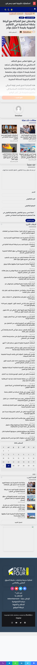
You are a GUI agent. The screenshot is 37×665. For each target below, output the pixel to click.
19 (23, 462)
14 (13, 458)
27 (18, 465)
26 (23, 465)
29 (8, 465)
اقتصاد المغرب (16, 13)
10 (33, 458)
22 (8, 462)
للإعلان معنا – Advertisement (18, 599)
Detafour (27, 32)
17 (33, 462)
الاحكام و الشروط (19, 605)
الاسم (33, 192)
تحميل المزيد (18, 522)
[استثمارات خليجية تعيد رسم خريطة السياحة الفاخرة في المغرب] (9, 129)
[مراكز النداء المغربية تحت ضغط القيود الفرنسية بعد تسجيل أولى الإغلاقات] (27, 129)
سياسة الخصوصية (18, 602)
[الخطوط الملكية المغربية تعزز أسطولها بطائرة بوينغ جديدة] (31, 515)
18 (28, 462)
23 (3, 462)
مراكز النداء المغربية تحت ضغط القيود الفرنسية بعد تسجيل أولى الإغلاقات (28, 137)
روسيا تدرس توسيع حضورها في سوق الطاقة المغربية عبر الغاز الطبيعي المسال (27, 155)
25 (28, 465)
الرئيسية (29, 13)
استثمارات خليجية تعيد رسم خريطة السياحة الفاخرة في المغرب (9, 137)
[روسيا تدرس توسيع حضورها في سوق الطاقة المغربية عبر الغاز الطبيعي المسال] (27, 148)
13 (18, 458)
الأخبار (21, 17)
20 (18, 462)
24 (33, 465)
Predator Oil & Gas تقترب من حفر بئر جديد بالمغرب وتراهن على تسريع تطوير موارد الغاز (10, 156)
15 (8, 458)
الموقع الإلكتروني (30, 205)
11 (28, 458)
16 (3, 458)
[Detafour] (32, 9)
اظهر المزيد (19, 97)
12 (23, 458)
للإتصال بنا (18, 596)
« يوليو (34, 474)
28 (13, 465)
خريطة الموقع (18, 607)
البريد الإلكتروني (30, 199)
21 (13, 462)
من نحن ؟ (18, 593)
